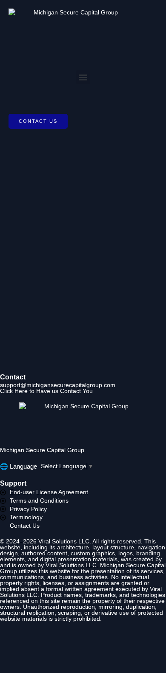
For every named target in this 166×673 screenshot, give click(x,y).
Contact (13, 377)
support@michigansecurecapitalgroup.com (57, 385)
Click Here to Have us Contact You (46, 390)
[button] (83, 77)
